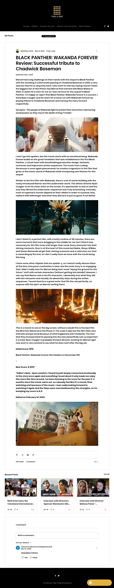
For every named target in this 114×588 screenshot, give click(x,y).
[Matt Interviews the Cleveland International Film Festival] (21, 487)
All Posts (9, 35)
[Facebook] (105, 26)
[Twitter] (108, 26)
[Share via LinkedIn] (28, 455)
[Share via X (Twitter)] (22, 455)
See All (106, 474)
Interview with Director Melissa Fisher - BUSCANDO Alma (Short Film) (92, 502)
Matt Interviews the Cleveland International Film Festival (20, 502)
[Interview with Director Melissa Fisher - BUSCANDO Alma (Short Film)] (93, 487)
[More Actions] (97, 547)
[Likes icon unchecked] (22, 557)
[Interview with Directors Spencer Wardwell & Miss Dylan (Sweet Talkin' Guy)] (57, 487)
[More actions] (97, 51)
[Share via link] (33, 455)
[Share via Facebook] (17, 455)
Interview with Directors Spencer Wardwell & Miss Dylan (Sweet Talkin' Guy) (57, 502)
